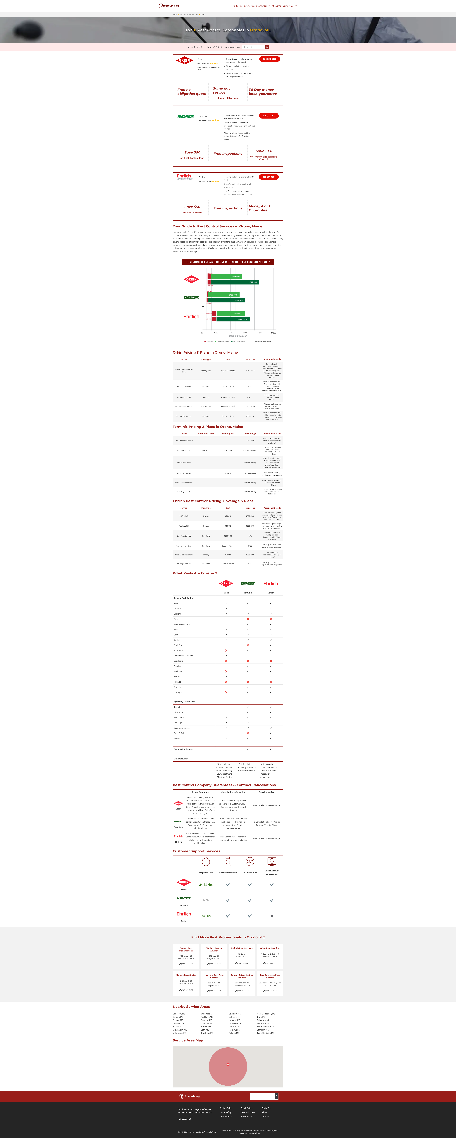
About (265, 1112)
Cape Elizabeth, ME (265, 1033)
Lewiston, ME (235, 1013)
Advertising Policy (272, 1130)
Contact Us (288, 6)
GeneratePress (210, 1132)
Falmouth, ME (263, 1020)
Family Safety (247, 1108)
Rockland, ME (207, 1017)
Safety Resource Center (255, 6)
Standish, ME (263, 1030)
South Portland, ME (265, 1026)
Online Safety (226, 1116)
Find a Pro (237, 6)
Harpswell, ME (235, 1030)
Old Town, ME (179, 1013)
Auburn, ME (234, 1026)
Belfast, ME (178, 1026)
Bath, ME (205, 1030)
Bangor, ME (178, 1017)
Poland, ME (234, 1033)
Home (175, 14)
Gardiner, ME (207, 1023)
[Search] (276, 1096)
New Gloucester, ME (266, 1013)
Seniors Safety (226, 1108)
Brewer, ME (178, 1020)
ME (197, 14)
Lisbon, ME (234, 1017)
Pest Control (246, 1116)
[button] (297, 6)
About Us (276, 6)
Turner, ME (206, 1026)
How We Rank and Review (255, 1130)
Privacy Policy (240, 1130)
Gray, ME (261, 1017)
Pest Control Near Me (187, 14)
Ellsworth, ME (179, 1023)
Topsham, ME (207, 1033)
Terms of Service (227, 1130)
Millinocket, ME (179, 1033)
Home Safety (225, 1112)
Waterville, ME (207, 1013)
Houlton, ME (234, 1020)
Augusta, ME (206, 1020)
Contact (265, 1116)
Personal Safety (248, 1112)
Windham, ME (263, 1023)
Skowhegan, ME (180, 1030)
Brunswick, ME (235, 1023)
